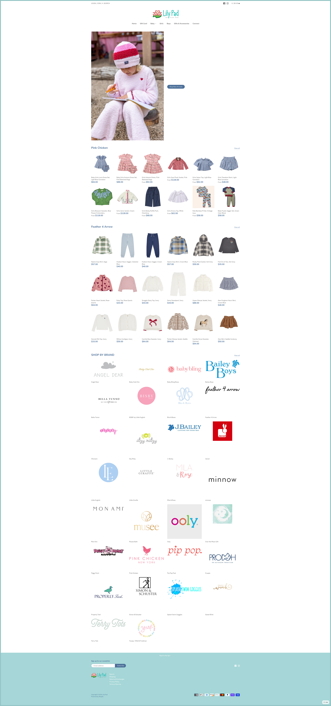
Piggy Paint (95, 573)
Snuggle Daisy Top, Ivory (150, 300)
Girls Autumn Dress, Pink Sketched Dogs (150, 178)
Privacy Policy (114, 682)
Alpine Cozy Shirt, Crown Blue (177, 262)
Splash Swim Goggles (174, 615)
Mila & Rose (171, 500)
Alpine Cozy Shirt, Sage (99, 262)
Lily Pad (105, 694)
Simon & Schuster (135, 615)
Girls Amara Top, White (175, 211)
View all (237, 148)
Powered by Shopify (97, 696)
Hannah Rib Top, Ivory (99, 339)
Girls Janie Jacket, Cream (125, 211)
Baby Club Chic (134, 382)
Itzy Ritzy (132, 459)
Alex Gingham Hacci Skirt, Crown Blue (227, 301)
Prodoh (207, 573)
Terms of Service (115, 684)
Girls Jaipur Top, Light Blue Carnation (202, 178)
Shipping (112, 677)
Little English (95, 500)
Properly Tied (96, 615)
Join (99, 3)
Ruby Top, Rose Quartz (124, 300)
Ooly (168, 542)
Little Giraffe (133, 500)
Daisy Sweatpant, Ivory (175, 300)
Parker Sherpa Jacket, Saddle (177, 339)
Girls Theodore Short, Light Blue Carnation (227, 178)
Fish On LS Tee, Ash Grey (226, 262)
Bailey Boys (209, 382)
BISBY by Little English (137, 417)
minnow (208, 500)
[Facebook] (224, 3)
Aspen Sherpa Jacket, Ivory (202, 300)
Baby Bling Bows (173, 382)
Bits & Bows (171, 417)
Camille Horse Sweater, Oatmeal (201, 340)
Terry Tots (94, 641)
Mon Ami (94, 542)
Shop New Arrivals (176, 87)
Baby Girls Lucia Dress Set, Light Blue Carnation (100, 178)
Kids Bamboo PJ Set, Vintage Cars (202, 212)
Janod (207, 459)
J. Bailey (170, 459)
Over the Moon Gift (211, 542)
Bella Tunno (95, 417)
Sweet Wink (209, 615)
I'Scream (94, 459)
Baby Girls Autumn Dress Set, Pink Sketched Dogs (127, 178)
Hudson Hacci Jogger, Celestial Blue (127, 263)
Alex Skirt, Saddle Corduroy (227, 339)
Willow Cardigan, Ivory (124, 339)
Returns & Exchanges (116, 679)
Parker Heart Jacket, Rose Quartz (100, 301)
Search (111, 674)
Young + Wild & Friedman (138, 641)
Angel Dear (95, 382)
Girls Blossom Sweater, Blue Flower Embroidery (101, 212)
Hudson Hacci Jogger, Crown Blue (152, 263)
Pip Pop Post (171, 573)
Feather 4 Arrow (102, 227)
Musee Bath (133, 542)
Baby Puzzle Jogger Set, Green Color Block (228, 212)
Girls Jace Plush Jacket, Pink (177, 177)
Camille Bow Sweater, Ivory (151, 339)
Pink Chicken (99, 148)
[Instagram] (228, 3)
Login (93, 3)
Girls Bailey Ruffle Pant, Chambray (150, 212)
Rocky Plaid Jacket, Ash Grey (203, 262)
